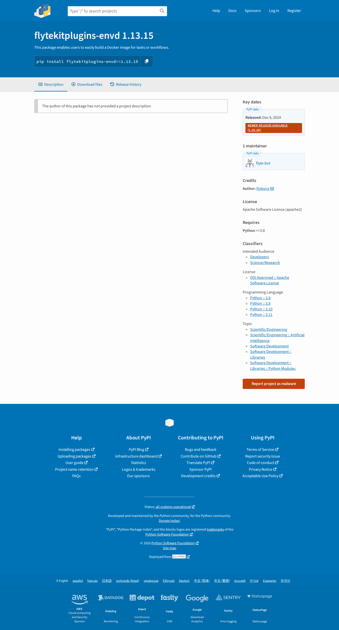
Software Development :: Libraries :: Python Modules (273, 365)
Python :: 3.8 (260, 298)
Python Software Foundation (167, 534)
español (78, 581)
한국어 (285, 581)
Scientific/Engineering (268, 329)
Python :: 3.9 (260, 303)
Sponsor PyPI (200, 469)
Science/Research (265, 262)
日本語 (107, 581)
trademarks (215, 529)
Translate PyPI (198, 462)
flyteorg (262, 188)
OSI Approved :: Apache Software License (269, 280)
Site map (169, 548)
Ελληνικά (168, 581)
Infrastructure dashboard (136, 456)
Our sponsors (138, 476)
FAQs (76, 476)
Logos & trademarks (138, 469)
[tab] (50, 84)
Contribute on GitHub (198, 456)
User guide (74, 462)
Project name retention (74, 469)
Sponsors (253, 10)
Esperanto (269, 581)
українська (151, 581)
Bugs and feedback (200, 449)
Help (216, 10)
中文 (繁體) (222, 581)
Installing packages (74, 449)
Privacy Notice (260, 469)
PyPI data (252, 109)
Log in (274, 10)
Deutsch (184, 581)
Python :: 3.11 (261, 314)
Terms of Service (260, 449)
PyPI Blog (136, 449)
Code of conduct (260, 462)
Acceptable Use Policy (260, 476)
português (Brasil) (127, 581)
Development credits (198, 476)
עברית (254, 581)
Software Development (269, 346)
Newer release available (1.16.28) (268, 127)
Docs (232, 10)
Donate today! (169, 520)
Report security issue (262, 456)
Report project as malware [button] (274, 383)
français (92, 581)
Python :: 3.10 (261, 309)
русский (239, 581)
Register (294, 10)
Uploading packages (74, 456)
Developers (259, 257)
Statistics (138, 462)
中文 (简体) (202, 581)
